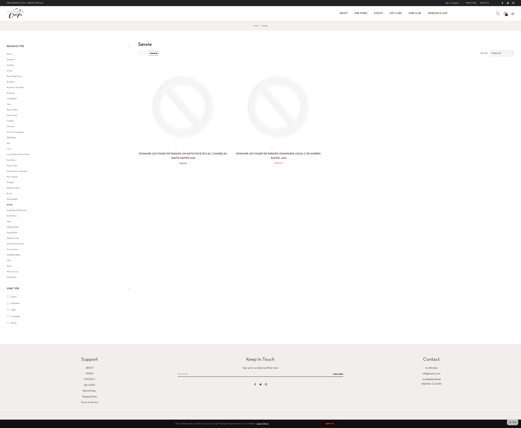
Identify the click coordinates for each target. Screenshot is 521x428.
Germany (10, 126)
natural (13, 323)
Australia (10, 65)
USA (8, 261)
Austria (9, 71)
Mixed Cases (12, 166)
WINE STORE (471, 3)
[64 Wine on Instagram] (513, 3)
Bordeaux (11, 82)
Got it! (330, 423)
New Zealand (12, 177)
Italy (8, 143)
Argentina (11, 59)
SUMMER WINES (13, 255)
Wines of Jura (12, 272)
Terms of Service (89, 402)
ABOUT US (484, 3)
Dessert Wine (12, 110)
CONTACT (89, 379)
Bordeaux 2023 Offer (15, 87)
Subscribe (338, 374)
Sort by (484, 53)
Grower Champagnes (15, 132)
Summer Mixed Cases (15, 244)
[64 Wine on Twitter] (508, 3)
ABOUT (89, 368)
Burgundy (11, 93)
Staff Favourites (13, 238)
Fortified (10, 121)
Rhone (9, 194)
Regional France (13, 188)
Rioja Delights (12, 199)
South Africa (12, 216)
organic (13, 297)
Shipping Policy (89, 397)
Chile (9, 104)
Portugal (10, 182)
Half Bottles (11, 138)
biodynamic (15, 303)
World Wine (11, 277)
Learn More (262, 424)
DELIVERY (89, 385)
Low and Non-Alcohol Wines (18, 154)
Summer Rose (12, 249)
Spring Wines (12, 233)
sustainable (15, 316)
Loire (9, 149)
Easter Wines (12, 115)
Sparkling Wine (13, 227)
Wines (9, 266)
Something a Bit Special (16, 210)
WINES (89, 374)
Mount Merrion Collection (17, 171)
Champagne (12, 99)
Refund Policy (89, 391)
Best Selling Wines (14, 76)
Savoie (10, 205)
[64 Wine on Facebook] (502, 3)
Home (256, 26)
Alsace (9, 54)
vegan (13, 310)
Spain (9, 221)
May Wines (11, 160)
